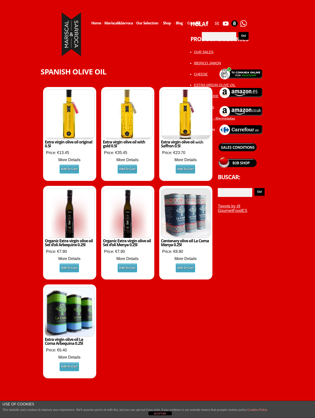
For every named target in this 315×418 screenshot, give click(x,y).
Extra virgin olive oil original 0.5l (68, 144)
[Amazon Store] (234, 22)
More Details (69, 160)
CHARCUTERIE (206, 96)
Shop (166, 26)
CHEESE (201, 74)
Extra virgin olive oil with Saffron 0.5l (182, 144)
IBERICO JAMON (207, 63)
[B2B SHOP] (237, 159)
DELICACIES (204, 107)
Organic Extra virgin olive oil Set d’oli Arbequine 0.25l (69, 242)
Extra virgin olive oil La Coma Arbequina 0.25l (64, 341)
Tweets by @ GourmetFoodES (232, 208)
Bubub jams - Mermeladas (214, 118)
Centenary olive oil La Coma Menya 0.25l (185, 242)
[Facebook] (207, 22)
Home (96, 22)
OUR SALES (203, 52)
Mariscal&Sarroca (118, 22)
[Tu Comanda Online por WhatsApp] (243, 22)
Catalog (200, 140)
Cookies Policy (257, 410)
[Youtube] (226, 22)
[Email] (217, 22)
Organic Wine (204, 129)
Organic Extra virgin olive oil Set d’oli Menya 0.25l (127, 242)
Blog (178, 26)
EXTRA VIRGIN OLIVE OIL (215, 85)
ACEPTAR (160, 413)
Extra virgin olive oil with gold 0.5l (124, 144)
